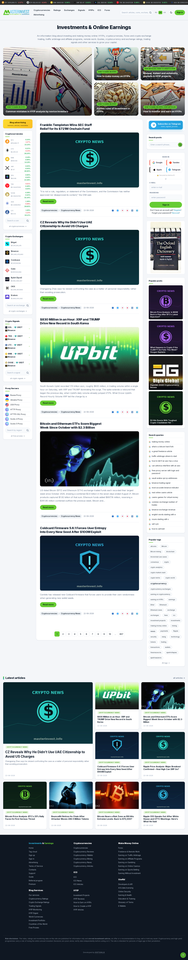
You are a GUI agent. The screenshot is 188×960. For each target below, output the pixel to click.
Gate (13, 269)
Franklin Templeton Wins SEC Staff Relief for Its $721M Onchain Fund (66, 127)
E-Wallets (122, 906)
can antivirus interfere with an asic (166, 466)
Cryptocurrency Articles (83, 866)
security (154, 637)
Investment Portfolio (37, 920)
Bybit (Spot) (16, 277)
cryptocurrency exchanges (161, 589)
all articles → (179, 678)
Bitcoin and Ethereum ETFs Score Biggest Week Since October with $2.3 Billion (70, 425)
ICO (99, 10)
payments (164, 631)
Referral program (36, 881)
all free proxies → (18, 436)
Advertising (39, 15)
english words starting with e (164, 514)
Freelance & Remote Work (129, 852)
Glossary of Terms (125, 902)
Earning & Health (125, 895)
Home (31, 848)
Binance (15, 251)
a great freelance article (162, 451)
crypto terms (155, 578)
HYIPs (91, 10)
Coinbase (15, 260)
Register (177, 210)
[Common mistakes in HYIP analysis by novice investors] (47, 81)
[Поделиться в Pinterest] (127, 210)
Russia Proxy (15, 395)
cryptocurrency (159, 583)
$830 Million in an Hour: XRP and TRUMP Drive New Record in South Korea (70, 321)
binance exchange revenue (163, 510)
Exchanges (69, 10)
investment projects (158, 620)
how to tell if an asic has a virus (165, 461)
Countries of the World (38, 924)
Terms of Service (36, 866)
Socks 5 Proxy (16, 424)
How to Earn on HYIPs (82, 902)
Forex (107, 10)
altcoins (153, 546)
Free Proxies (34, 928)
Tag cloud (33, 852)
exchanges (155, 615)
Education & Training (126, 899)
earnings (172, 599)
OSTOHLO (100, 952)
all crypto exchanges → (18, 311)
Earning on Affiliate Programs (130, 859)
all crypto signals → (17, 378)
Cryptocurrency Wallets (83, 855)
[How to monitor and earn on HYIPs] (163, 99)
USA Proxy (14, 405)
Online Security (124, 892)
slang (164, 637)
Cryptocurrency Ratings (38, 899)
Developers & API (125, 884)
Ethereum (163, 605)
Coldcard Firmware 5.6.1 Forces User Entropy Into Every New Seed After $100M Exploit (73, 530)
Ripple (175, 631)
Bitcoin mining (156, 552)
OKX (13, 286)
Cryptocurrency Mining (83, 859)
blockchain (170, 552)
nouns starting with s (160, 519)
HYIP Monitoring (35, 910)
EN (160, 12)
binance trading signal (161, 483)
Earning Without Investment (129, 873)
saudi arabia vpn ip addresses (164, 478)
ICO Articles (78, 884)
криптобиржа (172, 652)
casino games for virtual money (165, 497)
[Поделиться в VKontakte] (132, 210)
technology (175, 637)
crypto (166, 562)
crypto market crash (158, 572)
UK (164, 12)
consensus (155, 562)
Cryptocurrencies (42, 10)
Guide (31, 877)
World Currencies (36, 917)
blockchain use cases (159, 557)
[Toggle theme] (171, 12)
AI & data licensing (125, 888)
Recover (175, 213)
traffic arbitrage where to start (164, 456)
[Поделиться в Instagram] (122, 210)
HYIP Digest (33, 913)
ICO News (78, 881)
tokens (153, 642)
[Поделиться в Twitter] (117, 210)
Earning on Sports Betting (128, 870)
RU (156, 12)
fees (166, 615)
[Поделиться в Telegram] (137, 210)
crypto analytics (156, 567)
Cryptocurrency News (70, 210)
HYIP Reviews (79, 899)
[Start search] (180, 144)
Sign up (32, 855)
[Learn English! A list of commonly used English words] (166, 247)
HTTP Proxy (15, 409)
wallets (167, 647)
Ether (152, 605)
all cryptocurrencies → (17, 226)
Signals (81, 10)
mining (174, 626)
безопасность (156, 652)
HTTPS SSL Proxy (18, 414)
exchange (171, 610)
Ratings (57, 10)
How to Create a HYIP (82, 906)
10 (110, 634)
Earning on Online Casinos (129, 866)
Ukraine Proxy (16, 400)
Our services (34, 895)
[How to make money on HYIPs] (116, 63)
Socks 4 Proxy (16, 419)
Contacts (32, 870)
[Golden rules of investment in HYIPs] (116, 99)
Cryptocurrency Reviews (84, 852)
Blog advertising (18, 123)
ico (174, 615)
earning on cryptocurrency (160, 594)
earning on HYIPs (157, 599)
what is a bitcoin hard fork (163, 446)
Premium (32, 884)
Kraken (14, 295)
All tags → (166, 663)
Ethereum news (156, 610)
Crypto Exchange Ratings (39, 902)
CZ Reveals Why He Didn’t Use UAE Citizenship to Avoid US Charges (66, 224)
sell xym (155, 524)
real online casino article (162, 492)
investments (175, 620)
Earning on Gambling (126, 862)
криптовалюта (156, 658)
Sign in (180, 12)
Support (32, 873)
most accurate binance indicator (165, 488)
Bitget (13, 242)
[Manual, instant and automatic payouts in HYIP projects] (163, 63)
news (153, 631)
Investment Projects (82, 895)
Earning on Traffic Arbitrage (129, 855)
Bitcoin (164, 546)
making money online (161, 442)
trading (163, 642)
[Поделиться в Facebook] (113, 210)
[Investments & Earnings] (16, 12)
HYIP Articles (79, 910)
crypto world (170, 578)
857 (121, 634)
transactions (155, 647)
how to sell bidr (158, 529)
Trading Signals (35, 906)
